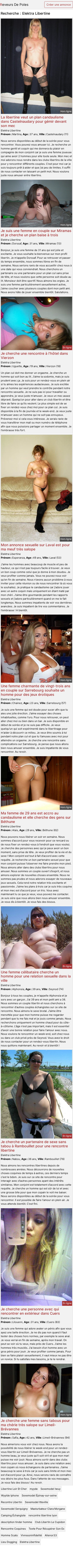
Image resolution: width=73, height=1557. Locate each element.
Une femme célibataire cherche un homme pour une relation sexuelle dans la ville (36, 976)
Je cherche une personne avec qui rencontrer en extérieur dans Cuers (30, 1311)
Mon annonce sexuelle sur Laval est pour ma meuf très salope (35, 547)
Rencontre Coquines (13, 1528)
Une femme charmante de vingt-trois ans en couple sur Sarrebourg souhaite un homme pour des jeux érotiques (35, 690)
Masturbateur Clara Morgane (48, 1508)
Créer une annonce (59, 4)
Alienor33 (51, 1535)
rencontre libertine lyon (43, 1515)
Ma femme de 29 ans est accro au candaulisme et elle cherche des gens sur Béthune (36, 817)
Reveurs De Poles (14, 5)
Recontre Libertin (11, 1502)
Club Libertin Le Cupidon (50, 1522)
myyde (34, 1488)
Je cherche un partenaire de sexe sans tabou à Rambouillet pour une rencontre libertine (34, 1146)
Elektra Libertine (30, 1542)
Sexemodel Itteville (36, 1502)
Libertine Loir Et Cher (14, 1488)
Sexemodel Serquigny (14, 1508)
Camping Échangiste (13, 1515)
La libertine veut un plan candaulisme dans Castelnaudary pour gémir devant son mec (34, 121)
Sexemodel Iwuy (50, 1488)
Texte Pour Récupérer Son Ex (46, 1528)
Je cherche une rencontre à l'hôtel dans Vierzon (34, 355)
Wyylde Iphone (10, 1495)
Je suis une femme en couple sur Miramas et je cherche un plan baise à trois (36, 233)
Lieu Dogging (9, 1542)
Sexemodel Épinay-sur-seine (39, 1495)
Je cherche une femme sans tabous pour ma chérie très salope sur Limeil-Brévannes (35, 1424)
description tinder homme (16, 1522)
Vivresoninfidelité (31, 1535)
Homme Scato (9, 1535)
